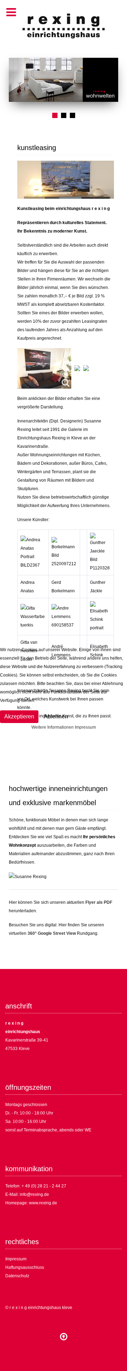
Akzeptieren (19, 717)
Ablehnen (56, 717)
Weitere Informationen (52, 727)
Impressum (85, 727)
